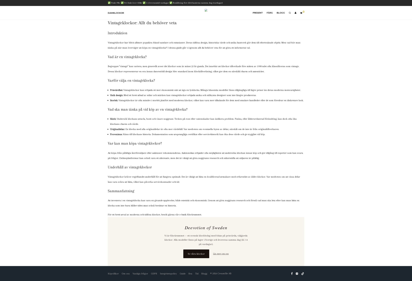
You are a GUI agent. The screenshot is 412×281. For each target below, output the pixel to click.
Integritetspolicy (168, 273)
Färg (270, 12)
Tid (196, 273)
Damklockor (116, 13)
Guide (183, 273)
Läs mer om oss (221, 254)
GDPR (154, 273)
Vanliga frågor (140, 273)
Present (258, 12)
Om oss (126, 273)
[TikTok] (302, 273)
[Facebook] (292, 273)
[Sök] (290, 13)
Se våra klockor (196, 254)
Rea (190, 273)
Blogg (281, 12)
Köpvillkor (113, 273)
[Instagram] (296, 273)
